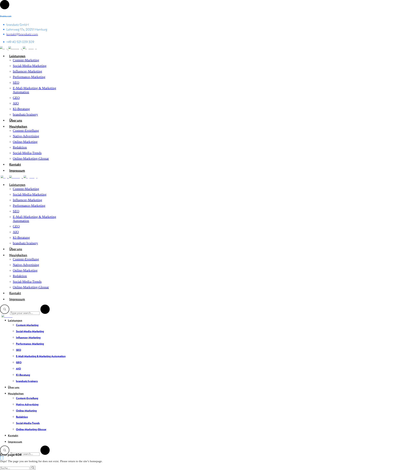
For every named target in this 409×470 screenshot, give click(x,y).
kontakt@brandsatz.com (22, 34)
